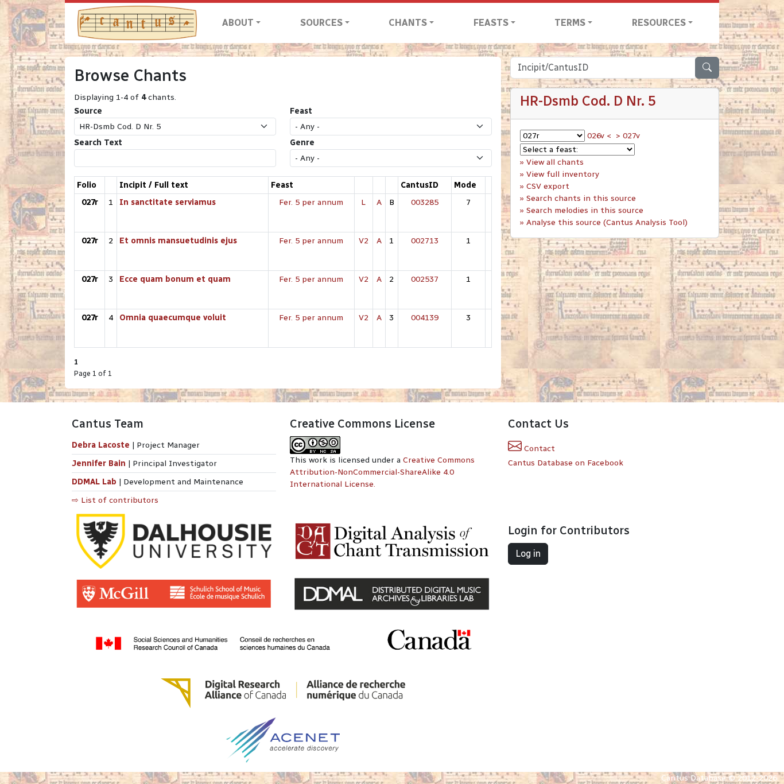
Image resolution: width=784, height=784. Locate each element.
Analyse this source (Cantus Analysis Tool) (607, 222)
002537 (424, 279)
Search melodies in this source (584, 210)
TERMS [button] (569, 22)
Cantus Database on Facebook (565, 463)
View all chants (555, 162)
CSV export (547, 186)
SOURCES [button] (321, 22)
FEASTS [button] (491, 22)
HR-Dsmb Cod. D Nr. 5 (588, 100)
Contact (538, 448)
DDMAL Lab (94, 482)
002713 (424, 241)
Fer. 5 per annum (311, 202)
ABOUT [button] (238, 22)
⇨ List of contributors (115, 500)
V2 (363, 241)
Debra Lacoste (101, 445)
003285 (424, 202)
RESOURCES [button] (659, 22)
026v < (599, 136)
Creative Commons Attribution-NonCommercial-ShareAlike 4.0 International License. (382, 472)
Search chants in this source (581, 198)
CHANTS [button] (408, 22)
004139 (424, 318)
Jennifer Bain (100, 463)
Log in (528, 553)
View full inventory (562, 174)
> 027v (628, 136)
